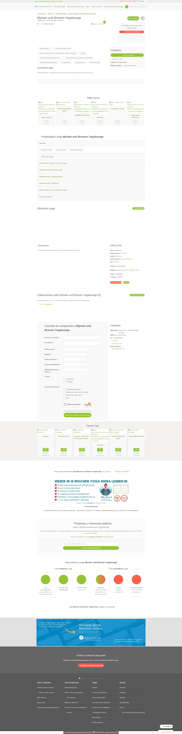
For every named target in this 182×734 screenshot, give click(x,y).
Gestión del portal (97, 722)
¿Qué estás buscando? (52, 387)
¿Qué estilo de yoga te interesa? (51, 371)
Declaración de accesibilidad (100, 707)
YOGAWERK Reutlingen (82, 115)
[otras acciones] (142, 18)
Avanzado (69, 382)
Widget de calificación (71, 702)
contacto (69, 712)
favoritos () (167, 732)
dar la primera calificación (132, 32)
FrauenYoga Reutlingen (136, 436)
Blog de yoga (41, 702)
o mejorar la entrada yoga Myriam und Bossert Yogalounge (100, 591)
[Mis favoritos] (126, 7)
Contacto (126, 282)
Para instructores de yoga (113, 6)
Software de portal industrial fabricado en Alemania (78, 732)
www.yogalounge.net (130, 65)
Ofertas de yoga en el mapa (45, 687)
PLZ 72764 (123, 253)
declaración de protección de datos (81, 411)
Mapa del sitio (96, 717)
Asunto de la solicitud (51, 337)
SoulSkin (46, 436)
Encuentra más (63, 589)
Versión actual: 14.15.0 (111, 732)
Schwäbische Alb (134, 270)
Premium (141, 99)
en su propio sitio (118, 590)
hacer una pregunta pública (92, 548)
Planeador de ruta (139, 208)
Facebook (123, 687)
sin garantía (106, 471)
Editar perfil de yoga (71, 687)
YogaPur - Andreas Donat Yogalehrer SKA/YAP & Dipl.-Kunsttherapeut (82, 438)
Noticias (42, 143)
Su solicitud (48, 342)
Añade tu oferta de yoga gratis (74, 692)
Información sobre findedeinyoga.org (48, 707)
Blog (87, 6)
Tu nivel (47, 376)
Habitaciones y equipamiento (51, 177)
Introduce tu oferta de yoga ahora (92, 665)
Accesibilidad (167, 726)
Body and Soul (46, 117)
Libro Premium (71, 697)
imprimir (94, 687)
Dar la (46, 304)
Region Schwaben (122, 270)
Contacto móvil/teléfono (52, 364)
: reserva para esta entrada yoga (136, 590)
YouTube (122, 697)
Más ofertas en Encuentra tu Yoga (53, 190)
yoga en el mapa (117, 59)
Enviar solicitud (133, 18)
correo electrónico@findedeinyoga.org (133, 712)
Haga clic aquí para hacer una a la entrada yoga (91, 537)
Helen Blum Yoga (63, 436)
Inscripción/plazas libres (74, 389)
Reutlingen (119, 256)
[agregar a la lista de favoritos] (39, 25)
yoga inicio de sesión (125, 1)
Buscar (145, 6)
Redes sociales (45, 197)
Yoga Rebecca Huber (117, 108)
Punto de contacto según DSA (101, 702)
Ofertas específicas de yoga (50, 170)
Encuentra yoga (59, 6)
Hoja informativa (124, 702)
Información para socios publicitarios (76, 707)
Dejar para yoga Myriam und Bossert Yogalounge (45, 591)
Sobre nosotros (96, 6)
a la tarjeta (115, 340)
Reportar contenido (122, 471)
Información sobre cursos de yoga (53, 163)
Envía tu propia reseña (138, 295)
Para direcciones (117, 343)
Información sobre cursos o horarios (77, 392)
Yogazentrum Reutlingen (135, 116)
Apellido (47, 354)
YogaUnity (100, 117)
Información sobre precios (74, 395)
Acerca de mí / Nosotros (49, 183)
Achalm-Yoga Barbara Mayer (64, 110)
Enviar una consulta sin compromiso (78, 415)
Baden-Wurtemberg (126, 259)
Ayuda (134, 1)
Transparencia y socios (99, 712)
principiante (70, 379)
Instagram (123, 692)
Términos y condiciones (99, 692)
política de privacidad (98, 697)
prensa (122, 707)
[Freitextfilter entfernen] (142, 6)
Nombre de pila (49, 349)
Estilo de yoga (47, 157)
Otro (68, 398)
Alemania (116, 262)
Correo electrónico (50, 359)
